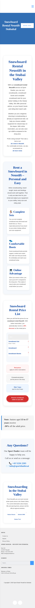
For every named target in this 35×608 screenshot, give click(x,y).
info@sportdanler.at (19, 466)
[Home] (5, 6)
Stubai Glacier (11, 514)
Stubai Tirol (17, 519)
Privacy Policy (6, 541)
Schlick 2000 (21, 514)
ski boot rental (17, 150)
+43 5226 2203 (19, 463)
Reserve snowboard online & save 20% (17, 398)
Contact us (5, 536)
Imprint (4, 538)
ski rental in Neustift (17, 143)
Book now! (27, 25)
